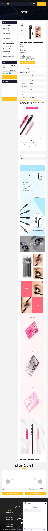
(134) (9, 38)
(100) (8, 41)
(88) (9, 43)
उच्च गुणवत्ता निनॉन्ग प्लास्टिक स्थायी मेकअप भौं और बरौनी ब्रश (12, 489)
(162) (8, 25)
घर (2, 18)
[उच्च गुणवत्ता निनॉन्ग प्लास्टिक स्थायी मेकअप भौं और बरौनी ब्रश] (12, 479)
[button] (8, 481)
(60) (6, 48)
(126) (7, 28)
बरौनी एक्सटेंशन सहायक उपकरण (12, 18)
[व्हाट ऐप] (7, 73)
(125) (6, 36)
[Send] (45, 529)
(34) (8, 53)
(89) (7, 33)
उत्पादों (5, 18)
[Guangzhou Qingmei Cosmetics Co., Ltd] (8, 3)
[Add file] (25, 529)
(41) (7, 51)
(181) (8, 30)
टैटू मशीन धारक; (35, 459)
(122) (8, 57)
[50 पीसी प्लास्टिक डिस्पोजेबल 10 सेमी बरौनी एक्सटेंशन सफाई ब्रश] (34, 32)
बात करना (41, 3)
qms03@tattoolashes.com (31, 0)
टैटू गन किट (29, 459)
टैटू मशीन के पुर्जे (22, 459)
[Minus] (45, 503)
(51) (8, 46)
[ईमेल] (9, 73)
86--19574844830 (42, 0)
